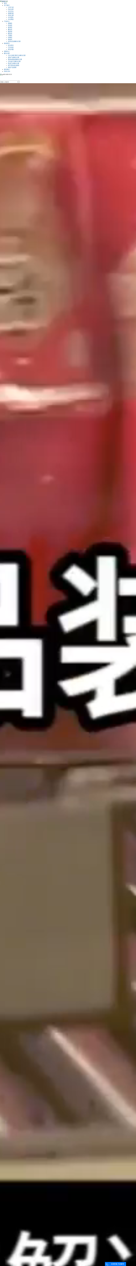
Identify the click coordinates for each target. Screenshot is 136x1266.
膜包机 (10, 33)
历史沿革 (11, 9)
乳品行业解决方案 (13, 63)
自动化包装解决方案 (14, 41)
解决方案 (7, 53)
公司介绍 (11, 7)
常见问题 (11, 49)
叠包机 (10, 29)
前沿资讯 (11, 45)
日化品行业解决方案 (14, 61)
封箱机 (10, 37)
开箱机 (10, 35)
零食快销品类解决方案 (15, 59)
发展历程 (11, 13)
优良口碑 (11, 15)
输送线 (10, 31)
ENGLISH (7, 71)
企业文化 (11, 11)
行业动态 (11, 47)
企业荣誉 (11, 19)
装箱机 (10, 23)
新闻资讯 (7, 43)
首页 (5, 3)
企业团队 (11, 17)
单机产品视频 (12, 67)
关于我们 (7, 5)
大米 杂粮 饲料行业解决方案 (16, 55)
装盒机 (10, 39)
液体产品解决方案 (13, 57)
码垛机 (10, 25)
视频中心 (7, 51)
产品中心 (7, 21)
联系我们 (7, 69)
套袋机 (10, 27)
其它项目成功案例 (13, 65)
